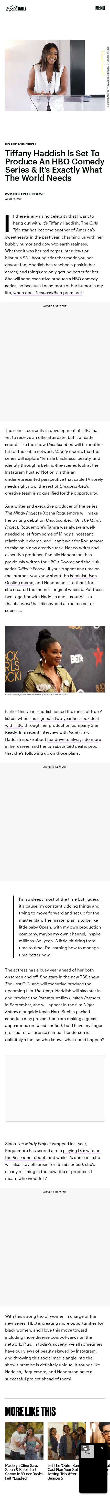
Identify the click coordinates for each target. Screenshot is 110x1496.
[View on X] (55, 1088)
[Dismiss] (102, 1448)
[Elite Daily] (16, 8)
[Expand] (85, 1448)
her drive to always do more (74, 739)
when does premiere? (48, 292)
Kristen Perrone (27, 193)
